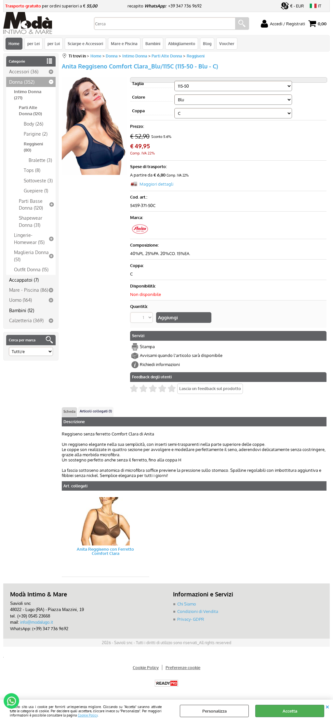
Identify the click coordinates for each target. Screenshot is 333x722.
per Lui (53, 43)
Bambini (152, 43)
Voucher (226, 43)
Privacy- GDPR (190, 619)
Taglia (138, 83)
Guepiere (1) (36, 190)
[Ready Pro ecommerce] (166, 683)
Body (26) (33, 124)
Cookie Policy (88, 715)
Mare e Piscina (124, 43)
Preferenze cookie (183, 667)
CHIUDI (327, 706)
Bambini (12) (21, 310)
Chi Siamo (186, 603)
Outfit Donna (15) (31, 269)
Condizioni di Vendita (197, 611)
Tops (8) (32, 170)
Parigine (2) (35, 134)
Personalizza (214, 711)
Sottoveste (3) (38, 180)
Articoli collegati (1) (96, 411)
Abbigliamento (181, 43)
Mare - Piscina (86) (28, 290)
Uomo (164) (20, 300)
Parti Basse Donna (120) (31, 204)
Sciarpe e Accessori (85, 43)
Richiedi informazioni (160, 364)
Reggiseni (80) (33, 147)
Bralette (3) (40, 160)
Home (14, 43)
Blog (207, 43)
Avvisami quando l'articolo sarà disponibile (181, 355)
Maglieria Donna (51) (31, 255)
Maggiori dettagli (156, 184)
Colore (138, 97)
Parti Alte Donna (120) (30, 110)
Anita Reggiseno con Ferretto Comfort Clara (105, 551)
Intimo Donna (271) (27, 95)
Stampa (147, 346)
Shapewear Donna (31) (30, 221)
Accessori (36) (23, 71)
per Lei (33, 43)
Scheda (69, 411)
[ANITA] (140, 233)
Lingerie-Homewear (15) (29, 238)
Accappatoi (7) (24, 280)
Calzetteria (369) (26, 320)
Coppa (138, 110)
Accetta (290, 711)
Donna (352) (21, 82)
